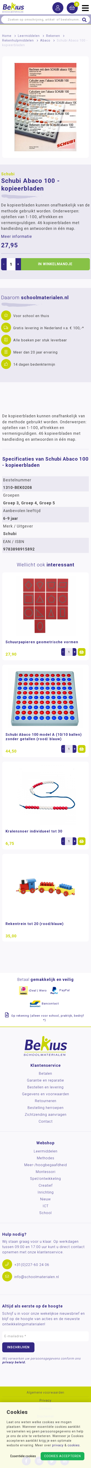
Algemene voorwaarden (45, 1392)
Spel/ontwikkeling (45, 1179)
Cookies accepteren (62, 1456)
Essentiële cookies (23, 1456)
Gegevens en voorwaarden (45, 1094)
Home (6, 36)
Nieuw (45, 1199)
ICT (46, 1206)
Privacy (45, 1400)
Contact (46, 1121)
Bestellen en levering (45, 1087)
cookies (74, 1445)
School (45, 1213)
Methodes (45, 1158)
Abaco (45, 40)
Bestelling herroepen (46, 1108)
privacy (58, 1445)
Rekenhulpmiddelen (18, 40)
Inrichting (46, 1192)
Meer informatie (16, 236)
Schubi (8, 174)
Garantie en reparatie (45, 1080)
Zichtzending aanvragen (45, 1114)
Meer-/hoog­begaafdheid (45, 1165)
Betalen (45, 1073)
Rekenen (53, 36)
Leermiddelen (29, 36)
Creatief (46, 1185)
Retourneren (45, 1101)
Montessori (45, 1172)
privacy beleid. (14, 1362)
